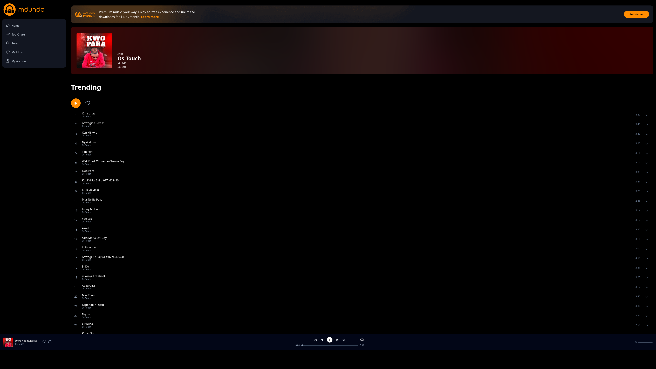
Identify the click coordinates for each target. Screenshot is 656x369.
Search (16, 43)
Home (15, 26)
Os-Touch (19, 344)
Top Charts (19, 34)
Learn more (150, 17)
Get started (637, 14)
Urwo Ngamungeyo (26, 340)
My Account (19, 61)
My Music (18, 52)
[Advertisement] (328, 359)
